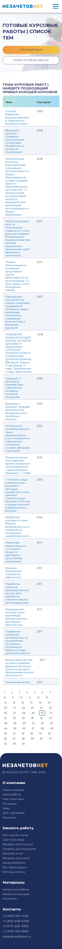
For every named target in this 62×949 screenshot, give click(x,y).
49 (51, 728)
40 (24, 723)
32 (5, 718)
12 (38, 697)
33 (14, 718)
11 (30, 697)
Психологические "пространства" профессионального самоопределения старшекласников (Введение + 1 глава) (18, 465)
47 (33, 728)
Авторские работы (16, 889)
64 (23, 743)
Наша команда (13, 789)
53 (31, 733)
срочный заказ (31, 49)
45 (14, 728)
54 (40, 733)
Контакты (9, 817)
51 (14, 733)
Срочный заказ (13, 839)
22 (23, 707)
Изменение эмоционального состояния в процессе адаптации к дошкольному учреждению (15, 552)
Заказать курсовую (16, 858)
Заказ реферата (14, 862)
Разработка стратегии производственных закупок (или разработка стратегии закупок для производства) (17, 593)
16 (22, 702)
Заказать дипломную (18, 844)
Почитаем (10, 898)
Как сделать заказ (15, 835)
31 (51, 713)
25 (50, 707)
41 (33, 723)
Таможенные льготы (17, 682)
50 (5, 733)
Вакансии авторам (16, 894)
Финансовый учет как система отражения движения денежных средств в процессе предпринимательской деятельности (19, 667)
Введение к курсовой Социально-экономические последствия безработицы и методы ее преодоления (15, 141)
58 (23, 738)
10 (21, 697)
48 (42, 728)
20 (5, 707)
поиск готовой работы (31, 60)
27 (14, 713)
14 (5, 702)
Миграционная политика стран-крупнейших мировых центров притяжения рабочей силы (16, 617)
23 (32, 707)
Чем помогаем (13, 799)
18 (40, 702)
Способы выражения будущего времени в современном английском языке (17, 117)
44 (5, 728)
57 (14, 738)
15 (14, 702)
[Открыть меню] (55, 6)
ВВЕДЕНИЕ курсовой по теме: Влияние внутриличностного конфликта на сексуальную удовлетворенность (17, 527)
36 (41, 718)
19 (49, 702)
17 (31, 702)
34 (23, 718)
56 (5, 738)
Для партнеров (14, 813)
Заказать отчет (13, 853)
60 (41, 738)
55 (49, 733)
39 (14, 723)
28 (23, 713)
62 (5, 743)
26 (5, 713)
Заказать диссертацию (19, 849)
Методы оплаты (14, 872)
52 (23, 733)
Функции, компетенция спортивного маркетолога (13, 573)
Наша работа (12, 794)
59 (32, 738)
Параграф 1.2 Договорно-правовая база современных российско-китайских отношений (14, 388)
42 (42, 723)
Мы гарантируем (15, 867)
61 (50, 738)
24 (41, 707)
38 (5, 723)
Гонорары (10, 803)
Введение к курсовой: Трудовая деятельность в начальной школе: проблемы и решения (17, 411)
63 (14, 743)
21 (14, 707)
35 (32, 718)
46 (23, 728)
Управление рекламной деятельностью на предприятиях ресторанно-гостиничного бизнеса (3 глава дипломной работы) (17, 642)
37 (50, 718)
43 (51, 723)
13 (47, 697)
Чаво (6, 808)
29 (33, 713)
